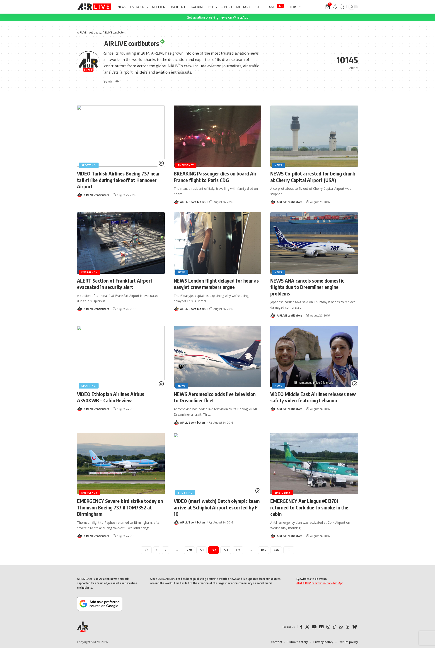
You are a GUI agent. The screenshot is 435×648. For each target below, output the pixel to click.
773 (225, 550)
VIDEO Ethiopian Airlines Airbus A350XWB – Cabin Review (110, 397)
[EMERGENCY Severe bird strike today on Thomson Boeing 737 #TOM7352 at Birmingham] (121, 463)
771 (201, 550)
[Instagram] (328, 626)
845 (263, 550)
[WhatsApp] (341, 626)
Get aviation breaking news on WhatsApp (218, 17)
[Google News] (321, 626)
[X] (307, 626)
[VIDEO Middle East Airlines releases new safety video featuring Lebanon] (314, 356)
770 (189, 550)
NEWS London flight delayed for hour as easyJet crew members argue (216, 283)
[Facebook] (301, 626)
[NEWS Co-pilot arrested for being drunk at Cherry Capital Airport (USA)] (314, 136)
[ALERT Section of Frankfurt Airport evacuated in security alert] (121, 243)
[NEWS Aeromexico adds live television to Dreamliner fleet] (217, 356)
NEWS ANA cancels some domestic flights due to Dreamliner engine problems (307, 287)
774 (238, 550)
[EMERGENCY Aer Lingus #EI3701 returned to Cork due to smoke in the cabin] (314, 463)
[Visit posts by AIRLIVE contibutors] (79, 194)
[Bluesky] (354, 626)
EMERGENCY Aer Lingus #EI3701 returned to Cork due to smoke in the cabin (309, 507)
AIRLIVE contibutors (96, 195)
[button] (342, 7)
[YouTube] (314, 626)
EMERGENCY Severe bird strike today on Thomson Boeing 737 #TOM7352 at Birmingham (120, 507)
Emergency (186, 165)
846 (276, 550)
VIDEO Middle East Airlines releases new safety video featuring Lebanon (313, 397)
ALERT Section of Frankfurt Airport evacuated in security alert (114, 283)
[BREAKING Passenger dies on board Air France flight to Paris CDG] (217, 136)
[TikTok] (335, 626)
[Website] (117, 81)
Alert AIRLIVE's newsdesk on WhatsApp (319, 583)
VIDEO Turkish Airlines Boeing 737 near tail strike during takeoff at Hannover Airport (118, 180)
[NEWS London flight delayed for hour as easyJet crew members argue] (217, 243)
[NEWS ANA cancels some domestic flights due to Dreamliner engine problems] (314, 243)
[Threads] (347, 626)
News (278, 165)
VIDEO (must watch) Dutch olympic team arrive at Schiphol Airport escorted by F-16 (217, 507)
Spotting (88, 165)
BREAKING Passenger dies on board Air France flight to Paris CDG (215, 176)
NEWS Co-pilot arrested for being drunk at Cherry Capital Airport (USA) (312, 176)
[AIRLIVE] (94, 6)
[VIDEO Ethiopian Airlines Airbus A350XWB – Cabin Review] (121, 356)
